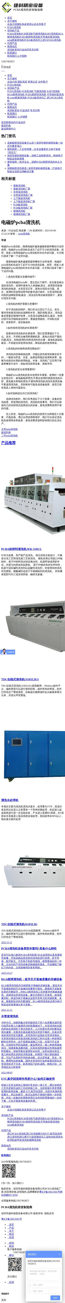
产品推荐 (8, 443)
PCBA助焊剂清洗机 (29, 37)
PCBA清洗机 (14, 27)
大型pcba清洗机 (9, 429)
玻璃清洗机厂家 (21, 214)
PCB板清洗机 (20, 204)
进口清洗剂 (13, 1137)
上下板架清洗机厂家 (24, 201)
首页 (9, 18)
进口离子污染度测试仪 (31, 1137)
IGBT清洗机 (51, 33)
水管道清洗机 (20, 192)
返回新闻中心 (8, 128)
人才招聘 (22, 56)
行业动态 (24, 49)
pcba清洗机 (24, 233)
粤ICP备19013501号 (49, 1192)
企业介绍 (12, 24)
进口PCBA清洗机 (51, 40)
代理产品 (12, 43)
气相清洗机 (39, 33)
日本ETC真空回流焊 (51, 1133)
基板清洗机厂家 (21, 188)
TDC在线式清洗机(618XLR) (19, 924)
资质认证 (31, 24)
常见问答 (34, 49)
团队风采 (22, 24)
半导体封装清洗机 (50, 37)
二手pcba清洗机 (9, 435)
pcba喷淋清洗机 (15, 40)
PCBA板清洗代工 (33, 40)
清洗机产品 (13, 30)
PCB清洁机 (27, 33)
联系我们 (12, 53)
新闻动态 (12, 46)
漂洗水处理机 (9, 800)
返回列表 (6, 125)
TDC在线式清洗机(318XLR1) (20, 679)
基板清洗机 (19, 185)
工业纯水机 (50, 1137)
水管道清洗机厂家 (23, 195)
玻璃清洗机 (19, 211)
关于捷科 (12, 21)
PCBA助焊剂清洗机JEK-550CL (21, 549)
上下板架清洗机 (21, 198)
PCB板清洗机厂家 (22, 208)
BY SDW (13, 1195)
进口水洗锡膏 (33, 1133)
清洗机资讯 (13, 49)
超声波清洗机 (22, 1140)
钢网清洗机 (35, 1140)
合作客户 (41, 24)
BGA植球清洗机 (16, 94)
